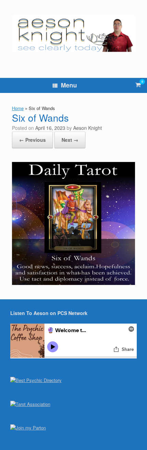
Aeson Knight (87, 127)
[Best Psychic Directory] (36, 380)
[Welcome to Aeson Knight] (73, 33)
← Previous (32, 139)
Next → (70, 139)
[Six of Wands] (73, 283)
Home (18, 108)
